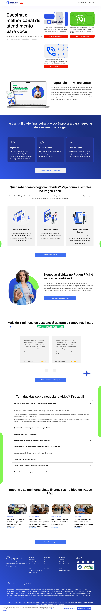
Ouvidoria (61, 559)
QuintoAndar (43, 604)
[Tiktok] (93, 562)
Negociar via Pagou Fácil (56, 36)
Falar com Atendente (56, 66)
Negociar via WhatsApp (82, 36)
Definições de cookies (69, 608)
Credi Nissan (51, 602)
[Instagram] (77, 562)
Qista (37, 604)
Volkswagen (62, 604)
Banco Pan (46, 568)
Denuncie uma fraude (64, 570)
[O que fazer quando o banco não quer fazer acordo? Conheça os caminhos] (17, 509)
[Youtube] (83, 562)
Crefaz (57, 602)
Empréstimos (32, 566)
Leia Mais (10, 527)
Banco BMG (11, 602)
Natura (85, 602)
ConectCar (44, 602)
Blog (30, 568)
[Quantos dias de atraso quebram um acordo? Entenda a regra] (61, 509)
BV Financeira (47, 566)
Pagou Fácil (32, 559)
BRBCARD (29, 602)
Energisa (67, 602)
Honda (72, 602)
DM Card (62, 602)
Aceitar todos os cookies (84, 608)
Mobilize (80, 602)
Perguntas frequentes (34, 564)
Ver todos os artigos (51, 542)
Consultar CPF (32, 561)
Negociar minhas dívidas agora (50, 170)
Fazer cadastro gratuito (50, 254)
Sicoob (56, 604)
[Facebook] (88, 562)
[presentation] (46, 370)
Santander (46, 564)
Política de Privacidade (65, 564)
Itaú (45, 559)
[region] (50, 608)
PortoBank (90, 602)
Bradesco (46, 561)
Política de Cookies (64, 561)
